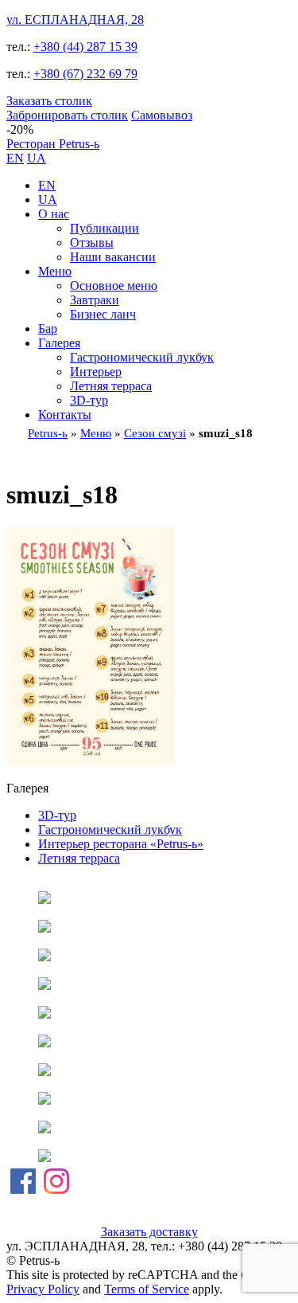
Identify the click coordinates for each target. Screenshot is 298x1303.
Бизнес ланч (103, 314)
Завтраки (94, 300)
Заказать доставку (149, 1231)
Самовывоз (161, 115)
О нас (53, 214)
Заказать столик (49, 101)
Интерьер (96, 371)
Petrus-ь (48, 433)
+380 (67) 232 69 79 (85, 73)
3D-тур (89, 400)
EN (15, 158)
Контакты (64, 414)
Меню (55, 271)
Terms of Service (146, 1289)
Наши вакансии (113, 257)
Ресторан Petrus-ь (52, 144)
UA (36, 158)
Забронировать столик (67, 115)
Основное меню (113, 285)
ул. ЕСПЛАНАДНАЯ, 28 (75, 19)
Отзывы (92, 242)
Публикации (104, 228)
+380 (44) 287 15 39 (85, 46)
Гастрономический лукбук (142, 357)
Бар (47, 328)
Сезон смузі (155, 433)
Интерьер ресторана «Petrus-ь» (120, 844)
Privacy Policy (42, 1289)
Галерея (59, 343)
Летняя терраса (111, 386)
